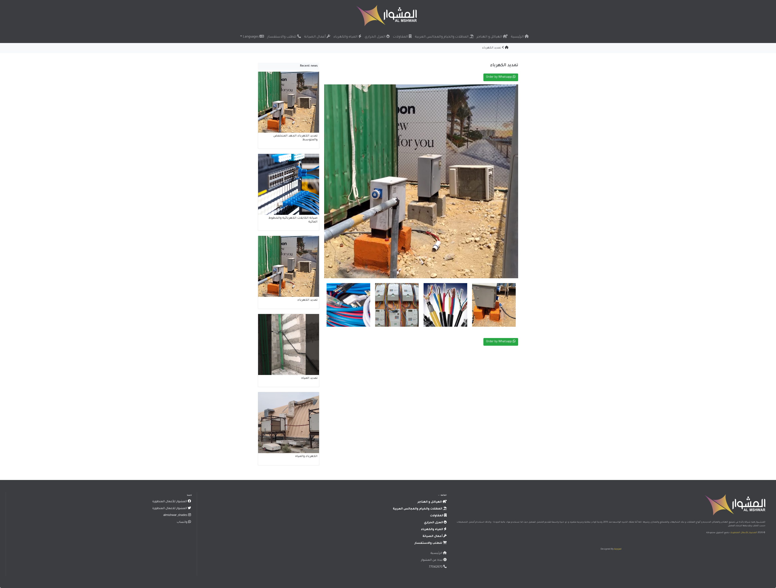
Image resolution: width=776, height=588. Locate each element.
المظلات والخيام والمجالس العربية (442, 37)
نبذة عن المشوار (432, 560)
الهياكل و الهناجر (490, 37)
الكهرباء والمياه (306, 456)
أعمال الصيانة (315, 37)
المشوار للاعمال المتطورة (170, 508)
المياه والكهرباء (345, 37)
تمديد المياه (309, 378)
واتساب (182, 522)
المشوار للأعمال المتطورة (744, 532)
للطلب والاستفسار (282, 37)
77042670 (436, 567)
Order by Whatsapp (499, 77)
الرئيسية (518, 37)
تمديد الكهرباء (491, 48)
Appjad (617, 549)
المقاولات (401, 37)
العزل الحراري (375, 37)
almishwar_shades (175, 515)
